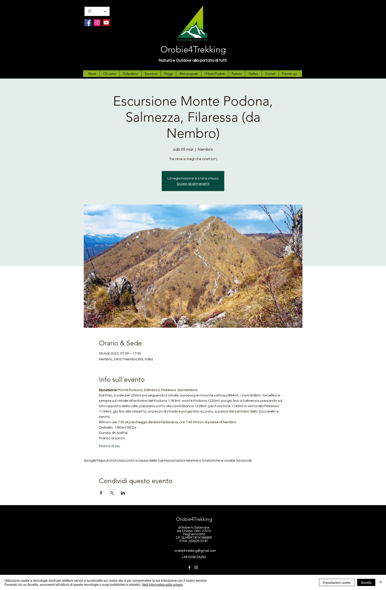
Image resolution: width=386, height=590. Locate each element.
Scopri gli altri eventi (193, 184)
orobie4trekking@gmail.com (195, 550)
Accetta (366, 582)
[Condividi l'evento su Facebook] (101, 493)
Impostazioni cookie (337, 582)
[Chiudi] (380, 582)
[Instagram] (97, 22)
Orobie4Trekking (193, 49)
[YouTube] (106, 22)
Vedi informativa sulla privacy (162, 584)
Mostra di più (109, 446)
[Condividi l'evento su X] (112, 493)
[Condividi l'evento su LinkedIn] (123, 493)
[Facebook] (87, 22)
